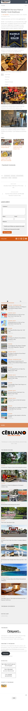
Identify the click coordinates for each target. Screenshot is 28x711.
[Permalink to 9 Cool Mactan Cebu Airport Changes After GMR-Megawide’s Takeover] (4, 346)
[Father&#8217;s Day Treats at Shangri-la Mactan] (6, 142)
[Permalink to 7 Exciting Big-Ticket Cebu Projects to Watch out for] (4, 385)
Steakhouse (15, 177)
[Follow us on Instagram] (19, 239)
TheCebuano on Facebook (8, 606)
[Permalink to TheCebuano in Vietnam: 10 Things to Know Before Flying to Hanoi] (4, 307)
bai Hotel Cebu (7, 175)
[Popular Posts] (7, 301)
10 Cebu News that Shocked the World (10, 504)
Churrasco (13, 175)
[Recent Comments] (20, 301)
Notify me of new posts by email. (12, 229)
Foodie (3, 5)
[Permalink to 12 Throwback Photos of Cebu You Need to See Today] (4, 370)
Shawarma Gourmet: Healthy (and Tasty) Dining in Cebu (17, 147)
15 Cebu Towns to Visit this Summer (16, 400)
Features (10, 305)
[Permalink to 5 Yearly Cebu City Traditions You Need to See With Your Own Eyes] (4, 408)
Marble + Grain (4, 177)
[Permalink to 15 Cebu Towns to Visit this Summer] (4, 401)
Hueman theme (21, 703)
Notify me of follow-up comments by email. (14, 226)
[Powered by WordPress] (9, 703)
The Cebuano (5, 14)
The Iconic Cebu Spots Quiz (7, 522)
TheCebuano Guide (17, 305)
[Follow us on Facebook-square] (16, 239)
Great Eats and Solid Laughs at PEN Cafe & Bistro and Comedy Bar (6, 159)
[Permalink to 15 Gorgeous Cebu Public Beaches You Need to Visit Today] (4, 377)
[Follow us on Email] (26, 239)
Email (16, 216)
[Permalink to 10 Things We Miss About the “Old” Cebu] (4, 331)
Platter (10, 177)
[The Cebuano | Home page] (7, 2)
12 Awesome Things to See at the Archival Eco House (14, 467)
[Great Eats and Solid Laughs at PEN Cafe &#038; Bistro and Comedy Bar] (6, 154)
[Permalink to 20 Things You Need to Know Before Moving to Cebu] (4, 338)
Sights (14, 312)
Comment (5, 206)
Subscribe (5, 653)
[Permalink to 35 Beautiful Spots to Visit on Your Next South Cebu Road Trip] (4, 315)
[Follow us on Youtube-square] (23, 239)
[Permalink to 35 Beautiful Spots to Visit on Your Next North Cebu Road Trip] (4, 323)
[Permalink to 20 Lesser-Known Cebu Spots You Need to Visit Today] (4, 393)
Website (5, 221)
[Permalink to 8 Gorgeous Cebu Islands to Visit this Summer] (4, 416)
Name (4, 216)
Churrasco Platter (20, 175)
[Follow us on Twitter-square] (21, 239)
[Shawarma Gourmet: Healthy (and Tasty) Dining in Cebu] (18, 142)
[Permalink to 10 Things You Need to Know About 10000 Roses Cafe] (4, 354)
